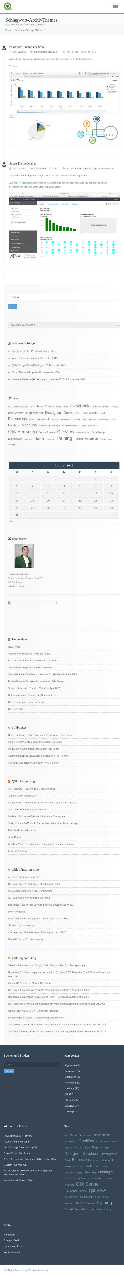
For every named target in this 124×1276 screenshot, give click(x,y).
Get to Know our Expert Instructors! (26, 939)
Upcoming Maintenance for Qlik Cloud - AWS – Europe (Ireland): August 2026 (48, 996)
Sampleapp (98, 432)
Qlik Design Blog (23, 781)
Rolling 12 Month (82, 432)
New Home (14, 646)
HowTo (76, 419)
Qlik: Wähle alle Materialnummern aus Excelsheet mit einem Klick (42, 674)
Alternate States (21, 406)
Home (8, 30)
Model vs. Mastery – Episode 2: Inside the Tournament (36, 816)
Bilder (33, 407)
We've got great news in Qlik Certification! (30, 890)
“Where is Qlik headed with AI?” (24, 795)
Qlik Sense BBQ (17, 709)
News (84, 426)
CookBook (79, 406)
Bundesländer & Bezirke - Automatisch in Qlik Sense (35, 681)
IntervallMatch (103, 419)
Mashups (29, 425)
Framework (43, 419)
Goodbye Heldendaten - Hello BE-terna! (29, 653)
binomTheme (45, 406)
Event (102, 413)
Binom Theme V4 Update (24, 372)
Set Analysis (15, 438)
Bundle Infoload (62, 407)
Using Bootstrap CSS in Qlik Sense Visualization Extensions (40, 735)
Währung (11, 445)
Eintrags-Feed (11, 1240)
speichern (28, 439)
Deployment (34, 413)
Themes (92, 52)
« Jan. (11, 521)
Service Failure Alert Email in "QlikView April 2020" (34, 688)
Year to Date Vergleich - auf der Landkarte (30, 667)
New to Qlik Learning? (23, 925)
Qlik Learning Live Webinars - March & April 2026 (34, 884)
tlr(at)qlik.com (15, 582)
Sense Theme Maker (22, 163)
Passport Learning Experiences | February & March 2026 (38, 918)
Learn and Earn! (16, 911)
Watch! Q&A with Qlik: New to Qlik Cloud (29, 983)
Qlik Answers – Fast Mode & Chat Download (31, 788)
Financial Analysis (17, 851)
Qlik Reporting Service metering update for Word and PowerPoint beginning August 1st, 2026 (56, 1003)
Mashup (13, 425)
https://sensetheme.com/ (26, 182)
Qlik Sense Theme (44, 432)
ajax (9, 407)
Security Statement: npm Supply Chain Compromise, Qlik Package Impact (47, 965)
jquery (113, 419)
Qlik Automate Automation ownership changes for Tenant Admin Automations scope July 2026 (57, 1024)
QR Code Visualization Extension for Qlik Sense (33, 762)
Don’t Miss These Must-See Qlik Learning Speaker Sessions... (41, 904)
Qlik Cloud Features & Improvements (27, 809)
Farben (88, 168)
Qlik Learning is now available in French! (29, 897)
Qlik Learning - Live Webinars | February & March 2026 (37, 932)
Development (89, 413)
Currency (114, 407)
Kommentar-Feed (13, 1246)
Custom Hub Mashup (15, 1164)
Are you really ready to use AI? (24, 877)
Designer (53, 412)
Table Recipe (15, 837)
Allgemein (69, 1065)
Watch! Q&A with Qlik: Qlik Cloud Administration (33, 1010)
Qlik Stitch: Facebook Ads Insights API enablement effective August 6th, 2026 (48, 990)
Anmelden (9, 1234)
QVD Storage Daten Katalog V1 (28, 365)
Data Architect (16, 412)
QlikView (65, 432)
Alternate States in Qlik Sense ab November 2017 (37, 379)
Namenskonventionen (70, 426)
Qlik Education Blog (25, 869)
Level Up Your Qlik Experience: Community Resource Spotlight (41, 844)
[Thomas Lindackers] (4, 48)
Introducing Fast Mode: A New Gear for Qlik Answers (36, 1017)
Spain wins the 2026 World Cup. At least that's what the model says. (43, 823)
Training (64, 438)
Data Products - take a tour (22, 830)
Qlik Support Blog (24, 958)
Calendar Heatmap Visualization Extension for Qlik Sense (38, 755)
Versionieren (106, 439)
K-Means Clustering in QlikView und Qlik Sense (33, 660)
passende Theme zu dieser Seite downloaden (68, 59)
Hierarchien (65, 419)
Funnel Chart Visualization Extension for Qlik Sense (35, 742)
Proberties (93, 425)
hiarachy (55, 419)
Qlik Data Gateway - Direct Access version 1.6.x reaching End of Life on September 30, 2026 (57, 1031)
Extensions (17, 419)
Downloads (70, 1071)
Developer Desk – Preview (25, 351)
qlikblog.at (19, 727)
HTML (84, 419)
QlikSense (69, 1100)
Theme (83, 52)
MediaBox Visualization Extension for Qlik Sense (33, 748)
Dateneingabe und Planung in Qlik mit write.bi (32, 695)
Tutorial (78, 438)
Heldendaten (20, 639)
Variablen (91, 438)
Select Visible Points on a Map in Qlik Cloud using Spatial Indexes (42, 802)
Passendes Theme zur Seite (27, 47)
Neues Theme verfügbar (24, 358)
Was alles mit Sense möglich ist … (22, 1180)
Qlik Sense (72, 52)
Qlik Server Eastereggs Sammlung (26, 702)
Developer (71, 413)
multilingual (56, 426)
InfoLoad (92, 419)
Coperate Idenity (75, 168)
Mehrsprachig (44, 426)
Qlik (66, 1094)
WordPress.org (12, 1252)
